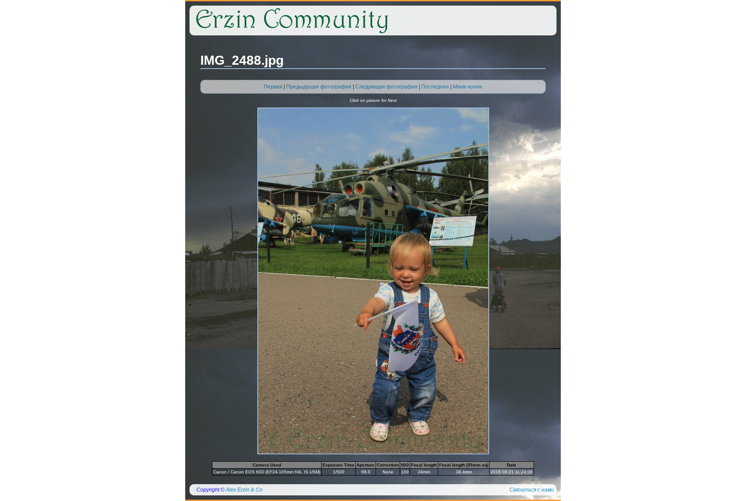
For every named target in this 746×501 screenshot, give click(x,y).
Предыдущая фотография (318, 87)
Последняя (435, 87)
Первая (273, 87)
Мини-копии (467, 87)
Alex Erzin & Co (244, 490)
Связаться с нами (531, 490)
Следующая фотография (386, 87)
